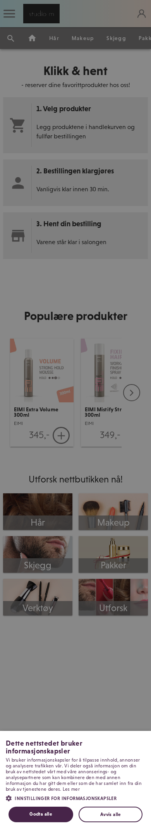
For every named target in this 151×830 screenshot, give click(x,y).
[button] (75, 797)
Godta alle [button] (40, 814)
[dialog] (75, 780)
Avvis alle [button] (110, 814)
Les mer (71, 789)
